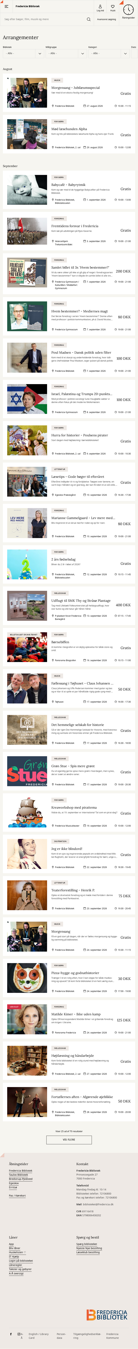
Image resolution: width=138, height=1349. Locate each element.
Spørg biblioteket (86, 1244)
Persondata (61, 1336)
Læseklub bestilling (88, 1252)
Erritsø (13, 1187)
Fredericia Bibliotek (20, 1171)
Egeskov (14, 1183)
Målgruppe (51, 47)
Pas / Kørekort (17, 1196)
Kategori (92, 47)
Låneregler (16, 1265)
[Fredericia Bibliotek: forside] (107, 1315)
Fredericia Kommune (112, 1336)
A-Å (22, 1336)
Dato (133, 47)
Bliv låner (14, 1248)
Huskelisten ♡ (17, 1252)
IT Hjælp (14, 1257)
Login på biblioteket (21, 1261)
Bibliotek (7, 47)
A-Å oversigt (16, 1273)
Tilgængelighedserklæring (87, 1336)
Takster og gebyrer (20, 1269)
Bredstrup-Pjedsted (21, 1179)
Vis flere (69, 1140)
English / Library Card (39, 1336)
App (11, 1244)
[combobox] (47, 19)
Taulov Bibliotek (18, 1175)
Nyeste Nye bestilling (89, 1248)
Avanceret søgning (106, 19)
